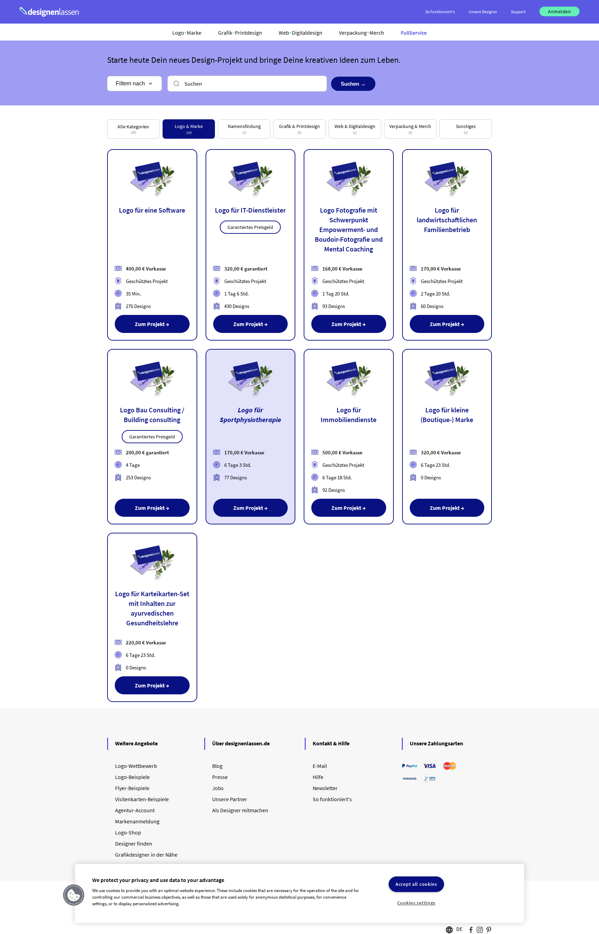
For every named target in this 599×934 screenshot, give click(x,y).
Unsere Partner (229, 799)
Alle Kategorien (133, 129)
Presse (220, 776)
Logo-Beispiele (132, 776)
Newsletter (325, 788)
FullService (414, 32)
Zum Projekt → (152, 323)
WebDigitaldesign (300, 32)
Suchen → (353, 84)
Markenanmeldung (137, 821)
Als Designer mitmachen (240, 810)
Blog (217, 765)
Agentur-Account (135, 810)
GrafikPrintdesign (240, 32)
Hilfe (318, 776)
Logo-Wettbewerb (136, 765)
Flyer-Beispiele (132, 788)
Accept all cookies (416, 884)
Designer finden (133, 843)
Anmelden (559, 11)
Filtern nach (130, 83)
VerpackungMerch (361, 32)
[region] (299, 893)
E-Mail (320, 765)
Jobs (218, 788)
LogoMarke (186, 32)
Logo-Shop (128, 832)
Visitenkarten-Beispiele (142, 799)
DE (459, 928)
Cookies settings (416, 903)
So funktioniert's (332, 799)
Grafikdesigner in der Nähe (146, 854)
